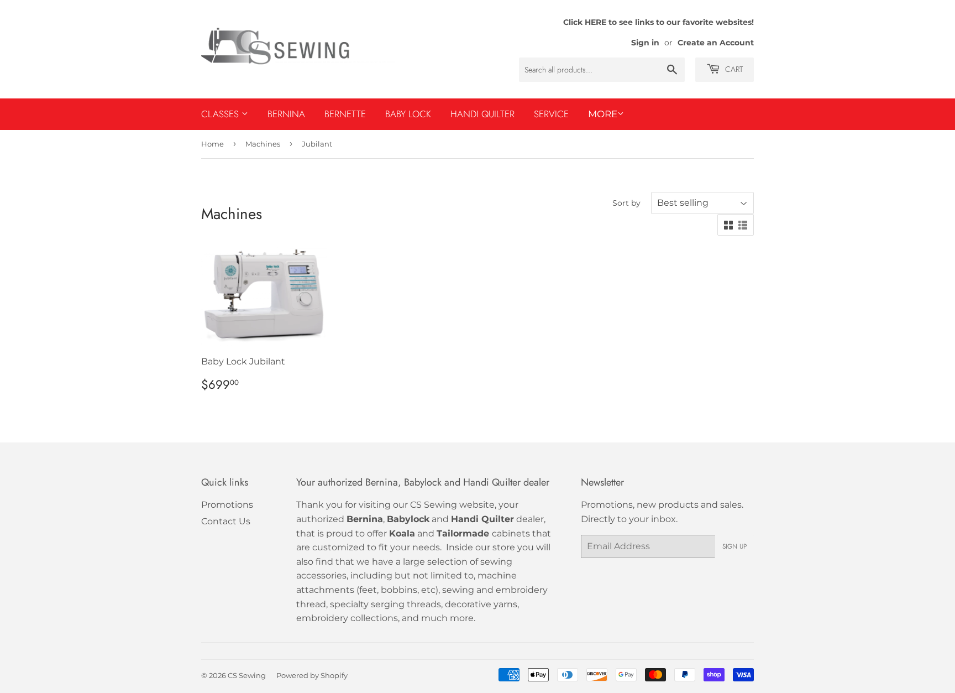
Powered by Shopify (312, 675)
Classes (221, 114)
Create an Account (716, 42)
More (602, 113)
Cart (733, 69)
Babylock (408, 519)
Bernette (345, 114)
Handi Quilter (482, 114)
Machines (262, 143)
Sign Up (734, 546)
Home (212, 143)
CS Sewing (247, 675)
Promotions (227, 504)
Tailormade (463, 533)
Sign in (645, 42)
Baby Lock (408, 114)
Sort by (626, 203)
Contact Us (225, 521)
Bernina (286, 114)
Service (551, 114)
